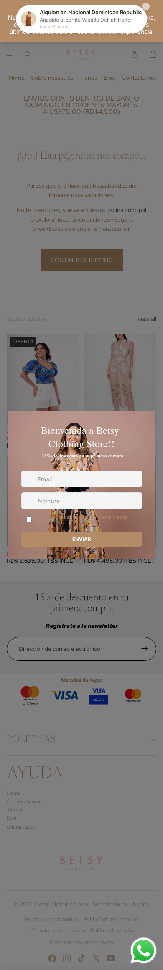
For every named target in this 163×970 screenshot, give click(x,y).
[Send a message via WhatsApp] (143, 950)
